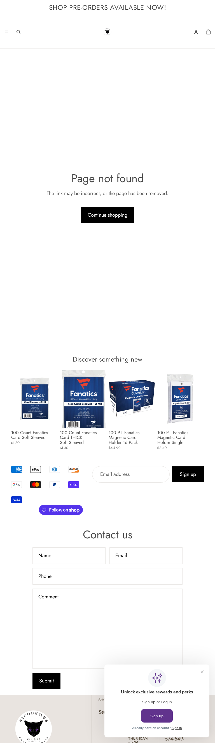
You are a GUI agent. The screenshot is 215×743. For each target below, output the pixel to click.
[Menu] (6, 32)
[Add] (49, 419)
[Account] (196, 32)
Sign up (188, 474)
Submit (46, 680)
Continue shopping (107, 215)
